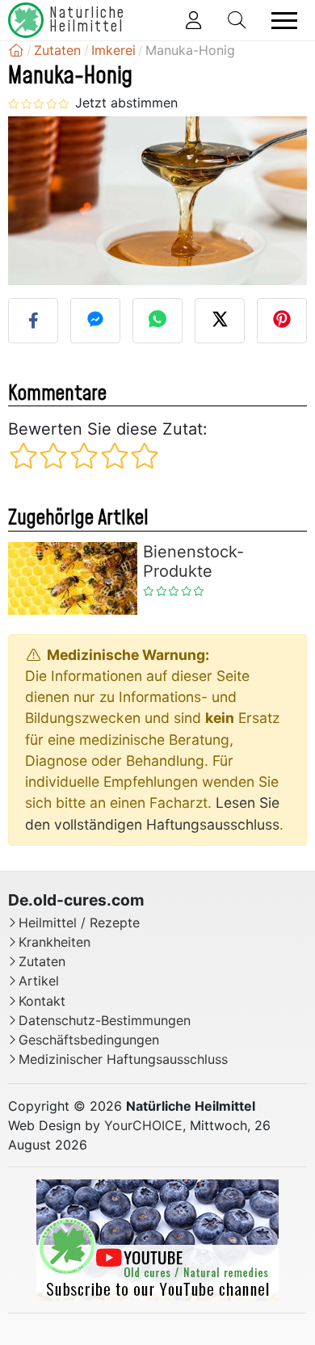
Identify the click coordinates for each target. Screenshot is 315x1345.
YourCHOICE (143, 1125)
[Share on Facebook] (33, 320)
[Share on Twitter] (220, 320)
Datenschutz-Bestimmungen (105, 1020)
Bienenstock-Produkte (193, 561)
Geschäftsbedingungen (89, 1040)
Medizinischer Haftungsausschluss (123, 1059)
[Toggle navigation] (284, 20)
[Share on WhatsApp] (157, 320)
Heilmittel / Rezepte (79, 923)
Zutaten (42, 961)
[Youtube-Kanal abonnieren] (157, 1239)
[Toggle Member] (193, 20)
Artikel (39, 981)
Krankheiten (54, 942)
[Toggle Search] (236, 20)
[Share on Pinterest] (282, 320)
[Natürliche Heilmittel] (16, 50)
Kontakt (42, 1001)
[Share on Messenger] (95, 320)
